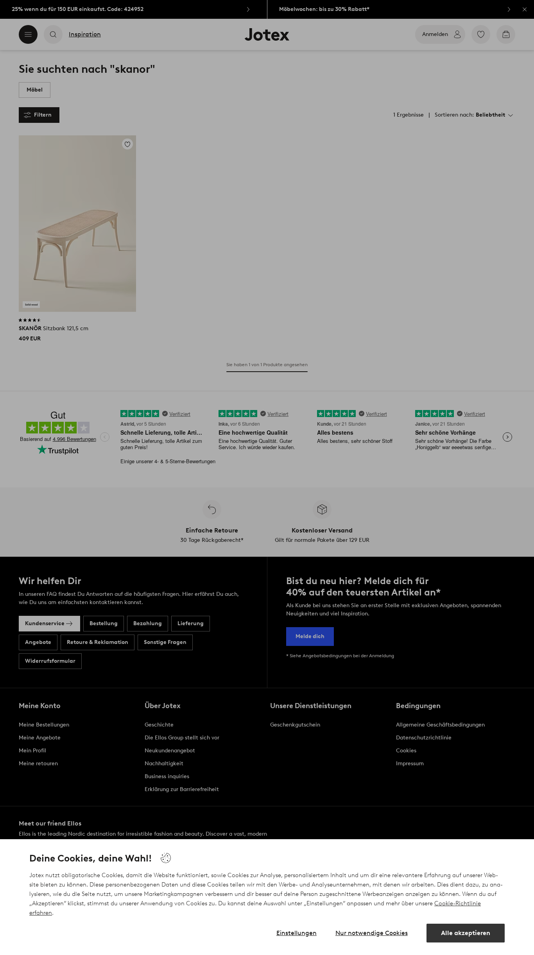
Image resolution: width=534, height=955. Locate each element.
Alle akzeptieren (465, 933)
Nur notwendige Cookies (371, 933)
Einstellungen (296, 933)
